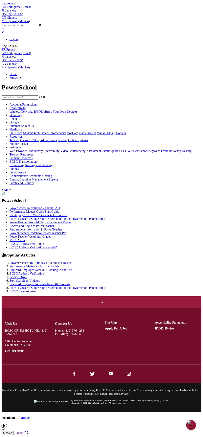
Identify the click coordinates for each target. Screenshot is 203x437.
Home (13, 74)
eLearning (16, 115)
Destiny (187, 151)
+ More (6, 189)
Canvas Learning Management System (34, 179)
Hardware (16, 129)
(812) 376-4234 (74, 330)
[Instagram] (129, 374)
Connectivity (18, 108)
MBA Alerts (17, 240)
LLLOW (124, 151)
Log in (14, 39)
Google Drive (18, 277)
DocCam (72, 133)
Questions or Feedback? (82, 400)
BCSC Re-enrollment (23, 291)
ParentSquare (110, 151)
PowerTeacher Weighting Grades (30, 236)
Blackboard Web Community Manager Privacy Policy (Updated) (140, 400)
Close (7, 432)
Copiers (121, 133)
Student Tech (31, 133)
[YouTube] (111, 374)
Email (13, 118)
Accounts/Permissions (23, 104)
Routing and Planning (39, 165)
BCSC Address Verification (27, 243)
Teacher (14, 140)
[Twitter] (92, 374)
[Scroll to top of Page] (101, 302)
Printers (91, 133)
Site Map (111, 322)
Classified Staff (29, 140)
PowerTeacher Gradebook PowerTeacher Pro (38, 233)
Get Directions (14, 350)
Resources (16, 136)
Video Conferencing (73, 151)
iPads (82, 133)
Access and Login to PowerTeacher (32, 226)
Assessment (93, 151)
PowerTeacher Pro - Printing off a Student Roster (40, 222)
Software (15, 77)
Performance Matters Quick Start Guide (34, 211)
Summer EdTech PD (22, 126)
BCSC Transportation (23, 161)
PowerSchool (139, 151)
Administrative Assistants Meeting (31, 176)
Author (25, 417)
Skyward (154, 151)
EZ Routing (17, 165)
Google (14, 122)
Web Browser (18, 151)
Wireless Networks (21, 111)
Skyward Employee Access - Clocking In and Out (41, 270)
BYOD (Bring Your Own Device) (55, 111)
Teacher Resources (21, 154)
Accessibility (51, 151)
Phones (14, 168)
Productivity (35, 151)
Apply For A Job (116, 328)
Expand (19, 432)
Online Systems (78, 140)
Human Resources (21, 158)
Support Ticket (19, 143)
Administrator (48, 140)
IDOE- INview (164, 328)
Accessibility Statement (170, 322)
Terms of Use (103, 400)
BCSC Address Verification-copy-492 (33, 247)
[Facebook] (74, 374)
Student (62, 140)
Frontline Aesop (171, 151)
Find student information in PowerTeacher (36, 229)
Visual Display (106, 133)
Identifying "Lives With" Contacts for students (38, 215)
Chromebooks (57, 133)
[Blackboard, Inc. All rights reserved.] (51, 401)
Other (44, 133)
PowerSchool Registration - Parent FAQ (35, 208)
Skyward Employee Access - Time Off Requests (40, 284)
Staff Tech (16, 133)
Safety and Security (22, 183)
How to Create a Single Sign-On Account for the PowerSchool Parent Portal (57, 218)
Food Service (18, 172)
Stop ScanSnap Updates (25, 280)
